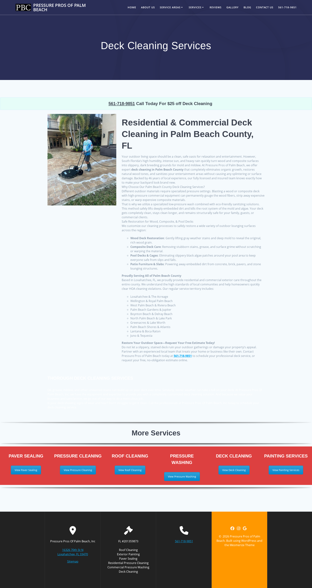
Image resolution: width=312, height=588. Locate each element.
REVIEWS (216, 7)
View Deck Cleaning (234, 470)
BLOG (247, 7)
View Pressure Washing (182, 476)
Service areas (170, 7)
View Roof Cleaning (130, 470)
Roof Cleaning (128, 550)
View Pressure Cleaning (78, 470)
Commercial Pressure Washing (128, 567)
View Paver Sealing (26, 470)
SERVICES (195, 7)
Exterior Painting (128, 554)
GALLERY (232, 7)
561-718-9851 (287, 7)
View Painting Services (285, 470)
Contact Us (264, 7)
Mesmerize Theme (242, 545)
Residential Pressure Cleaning (128, 563)
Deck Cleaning (128, 572)
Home (132, 7)
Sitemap (72, 561)
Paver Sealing (128, 559)
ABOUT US (148, 7)
